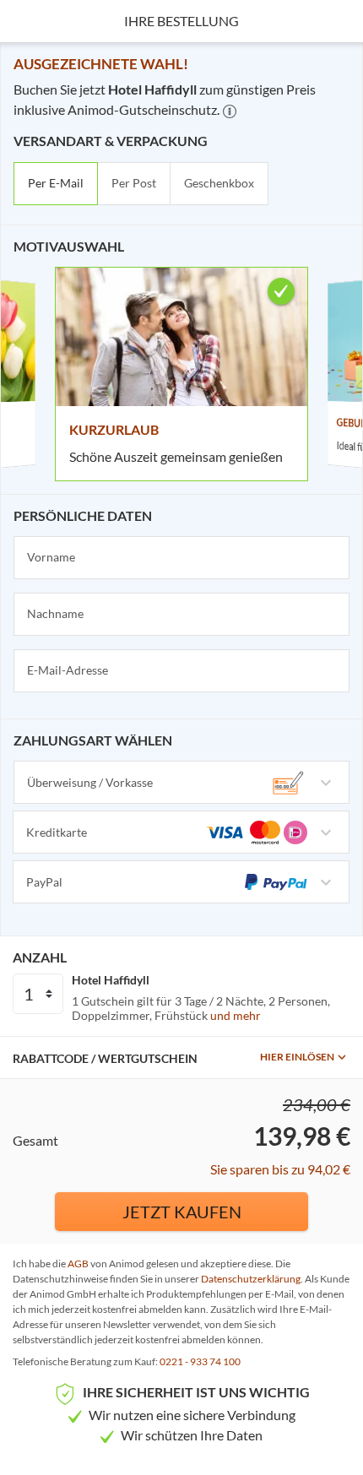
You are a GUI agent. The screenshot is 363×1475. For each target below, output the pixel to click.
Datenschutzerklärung (251, 1278)
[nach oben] (344, 738)
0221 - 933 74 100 (200, 1361)
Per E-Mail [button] (56, 183)
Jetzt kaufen (181, 1211)
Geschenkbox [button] (219, 183)
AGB (78, 1263)
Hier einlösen (297, 1056)
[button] (229, 111)
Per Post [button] (133, 183)
